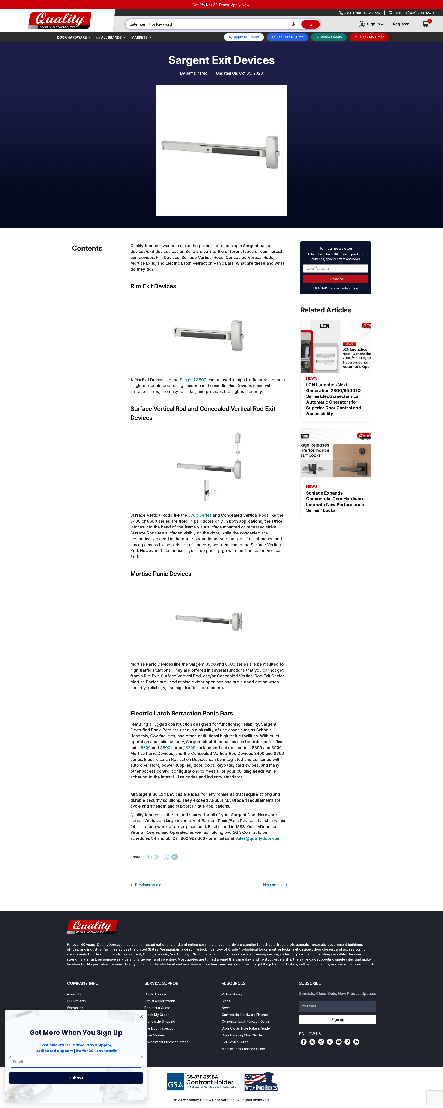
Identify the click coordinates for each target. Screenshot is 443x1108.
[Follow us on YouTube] (338, 1042)
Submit (76, 1078)
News (226, 1008)
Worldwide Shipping (159, 1021)
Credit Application (157, 994)
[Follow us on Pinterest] (330, 1042)
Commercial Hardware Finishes (245, 1015)
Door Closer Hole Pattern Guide (246, 1028)
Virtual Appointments (160, 1001)
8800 (165, 747)
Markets (139, 37)
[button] (293, 24)
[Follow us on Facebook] (303, 1042)
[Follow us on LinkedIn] (356, 1042)
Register (401, 24)
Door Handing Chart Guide (242, 1035)
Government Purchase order (166, 1042)
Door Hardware (72, 37)
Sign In (373, 24)
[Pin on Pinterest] (157, 857)
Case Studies (154, 1035)
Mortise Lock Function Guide (243, 1049)
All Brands (111, 37)
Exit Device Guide (235, 1042)
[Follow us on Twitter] (312, 1042)
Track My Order (156, 1015)
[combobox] (213, 24)
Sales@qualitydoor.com (257, 838)
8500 (146, 747)
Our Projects (76, 1001)
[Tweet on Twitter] (166, 857)
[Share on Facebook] (148, 857)
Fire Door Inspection (159, 1028)
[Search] (310, 24)
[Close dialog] (142, 1016)
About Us (74, 994)
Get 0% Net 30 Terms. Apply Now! (221, 5)
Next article (273, 885)
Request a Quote (157, 1008)
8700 (190, 747)
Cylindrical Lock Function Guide (245, 1021)
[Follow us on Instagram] (321, 1042)
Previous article (148, 885)
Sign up (337, 1019)
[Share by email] (174, 857)
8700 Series (200, 515)
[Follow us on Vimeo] (347, 1042)
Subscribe (336, 279)
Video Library (232, 994)
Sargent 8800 (193, 380)
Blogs (226, 1001)
